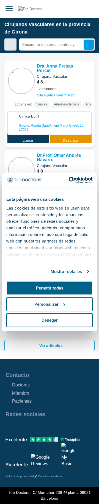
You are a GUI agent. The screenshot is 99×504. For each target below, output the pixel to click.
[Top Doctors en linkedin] (29, 426)
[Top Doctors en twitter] (39, 426)
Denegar (50, 320)
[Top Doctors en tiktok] (59, 426)
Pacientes (22, 401)
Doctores (21, 385)
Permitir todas (49, 288)
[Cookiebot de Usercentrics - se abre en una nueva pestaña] (70, 180)
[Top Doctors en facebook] (9, 426)
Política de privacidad (20, 476)
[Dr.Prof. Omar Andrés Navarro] (21, 170)
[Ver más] (88, 72)
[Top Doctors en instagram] (19, 426)
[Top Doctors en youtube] (49, 426)
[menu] (9, 9)
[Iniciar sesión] (88, 9)
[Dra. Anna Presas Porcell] (21, 81)
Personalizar (46, 304)
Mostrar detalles (66, 271)
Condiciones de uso (51, 476)
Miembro (20, 393)
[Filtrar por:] (10, 44)
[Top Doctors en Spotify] (69, 426)
